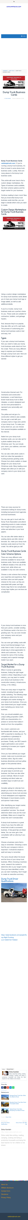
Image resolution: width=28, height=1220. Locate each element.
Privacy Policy (6, 1197)
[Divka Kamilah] (5, 1073)
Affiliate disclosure (7, 1188)
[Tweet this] (5, 1087)
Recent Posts (10, 1069)
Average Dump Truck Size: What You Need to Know (18, 1096)
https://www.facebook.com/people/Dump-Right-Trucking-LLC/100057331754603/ (14, 937)
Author (3, 1069)
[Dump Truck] (14, 6)
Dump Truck (8, 1117)
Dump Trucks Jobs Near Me (21, 1122)
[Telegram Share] (10, 1087)
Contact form (5, 1191)
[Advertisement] (14, 24)
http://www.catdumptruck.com (11, 1132)
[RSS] (14, 1)
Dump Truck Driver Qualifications (9, 880)
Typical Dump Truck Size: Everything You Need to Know (17, 1109)
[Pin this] (8, 1087)
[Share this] (2, 1087)
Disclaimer (4, 1194)
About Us (4, 1184)
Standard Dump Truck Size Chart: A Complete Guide (18, 1102)
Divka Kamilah (14, 1072)
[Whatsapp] (13, 1087)
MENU (24, 36)
